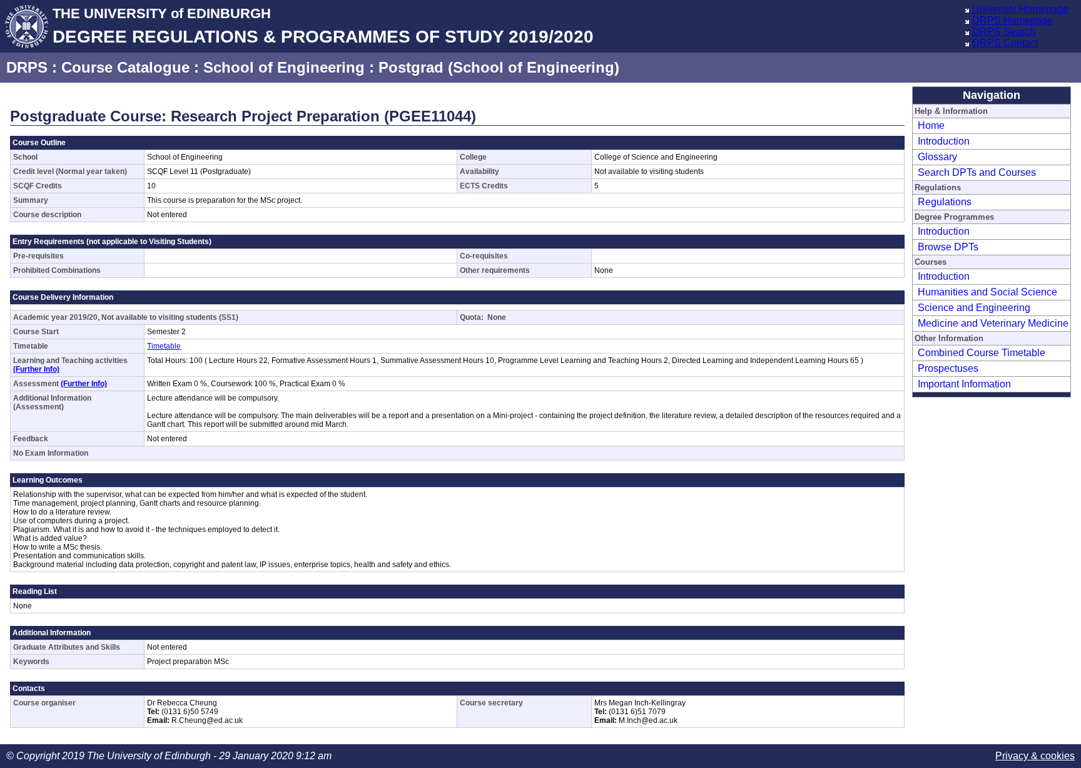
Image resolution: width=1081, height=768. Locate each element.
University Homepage (1020, 9)
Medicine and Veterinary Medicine (993, 323)
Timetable (164, 346)
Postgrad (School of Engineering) (498, 67)
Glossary (937, 156)
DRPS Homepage (1012, 20)
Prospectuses (948, 368)
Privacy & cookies (1035, 755)
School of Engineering (284, 67)
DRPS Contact (1005, 43)
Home (931, 125)
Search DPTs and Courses (977, 172)
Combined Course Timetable (981, 352)
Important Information (964, 384)
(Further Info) (36, 369)
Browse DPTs (948, 247)
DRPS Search (1003, 31)
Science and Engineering (974, 307)
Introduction (944, 141)
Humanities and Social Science (987, 292)
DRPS (27, 67)
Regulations (945, 202)
